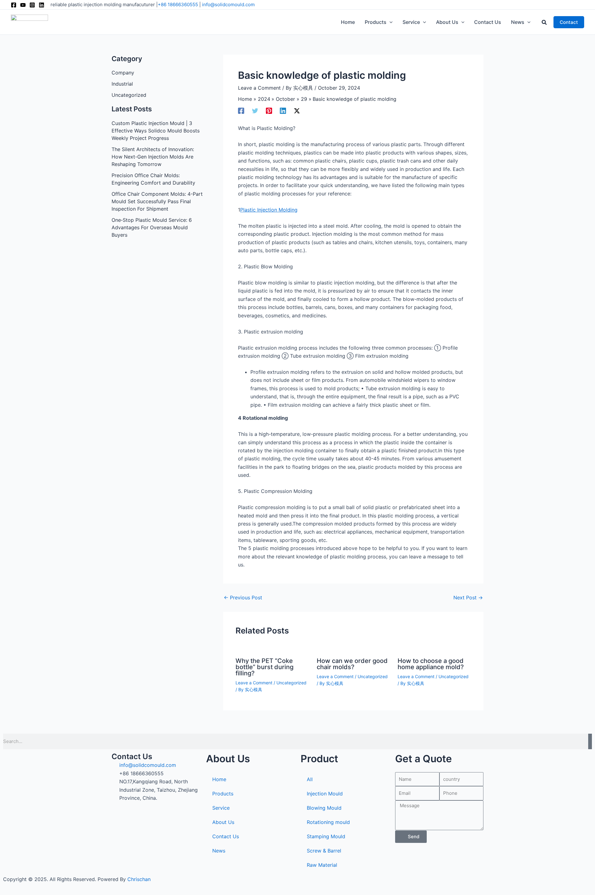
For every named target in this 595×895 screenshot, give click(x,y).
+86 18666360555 (178, 4)
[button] (389, 22)
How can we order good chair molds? (352, 664)
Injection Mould (325, 793)
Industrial (122, 84)
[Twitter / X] (297, 110)
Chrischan (139, 879)
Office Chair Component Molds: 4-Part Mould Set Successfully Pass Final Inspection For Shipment (157, 201)
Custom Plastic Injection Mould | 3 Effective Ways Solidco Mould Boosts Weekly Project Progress (156, 130)
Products (222, 793)
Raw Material (322, 865)
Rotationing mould (328, 822)
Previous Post (243, 597)
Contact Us (225, 836)
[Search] (590, 741)
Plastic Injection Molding (269, 210)
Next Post (468, 597)
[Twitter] (255, 110)
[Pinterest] (269, 110)
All (310, 779)
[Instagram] (32, 5)
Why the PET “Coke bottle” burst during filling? (264, 667)
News (218, 851)
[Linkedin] (41, 5)
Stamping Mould (326, 836)
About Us (223, 822)
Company (123, 72)
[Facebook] (13, 5)
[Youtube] (23, 5)
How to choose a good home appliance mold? (431, 664)
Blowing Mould (324, 808)
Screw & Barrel (324, 851)
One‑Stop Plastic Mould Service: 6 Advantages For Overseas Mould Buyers (152, 227)
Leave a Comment (259, 88)
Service (221, 808)
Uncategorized (129, 95)
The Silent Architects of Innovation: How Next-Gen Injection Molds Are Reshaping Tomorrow (153, 156)
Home (219, 779)
